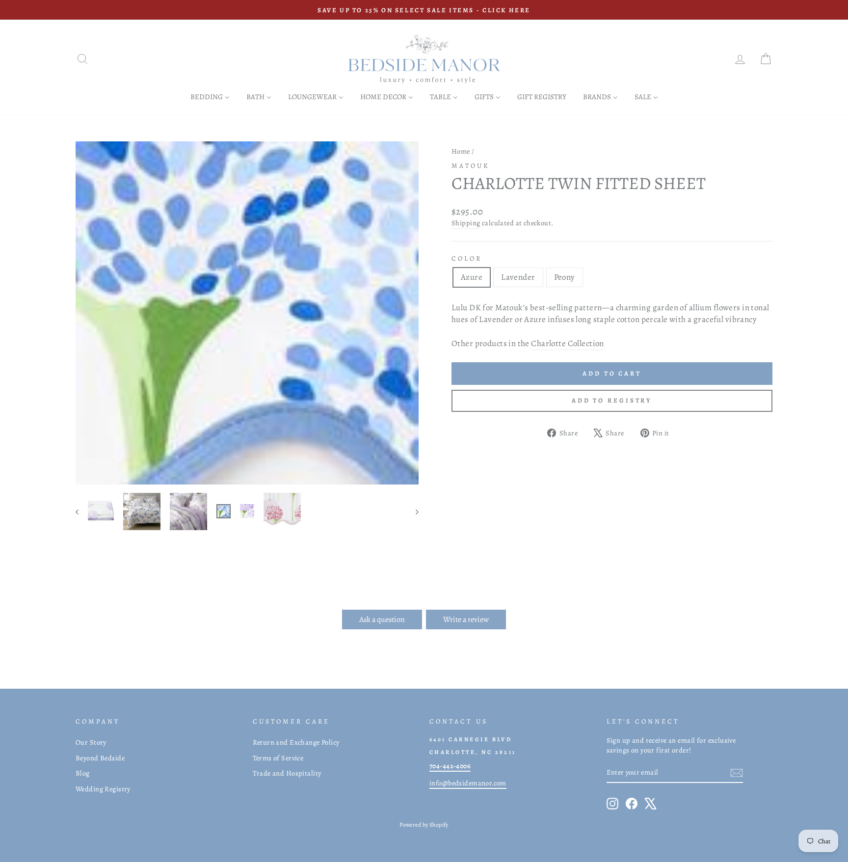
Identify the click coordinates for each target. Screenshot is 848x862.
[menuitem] (210, 96)
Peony (564, 277)
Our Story (91, 742)
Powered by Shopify (424, 825)
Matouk (470, 165)
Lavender (518, 277)
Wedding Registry (103, 789)
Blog (83, 773)
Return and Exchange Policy (296, 742)
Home (460, 151)
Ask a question (382, 619)
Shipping (465, 223)
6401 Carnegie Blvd (470, 739)
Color (466, 258)
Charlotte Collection (567, 343)
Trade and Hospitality (287, 773)
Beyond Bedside (100, 758)
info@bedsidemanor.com (467, 783)
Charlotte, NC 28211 (472, 752)
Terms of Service (278, 758)
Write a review (466, 619)
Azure (471, 277)
